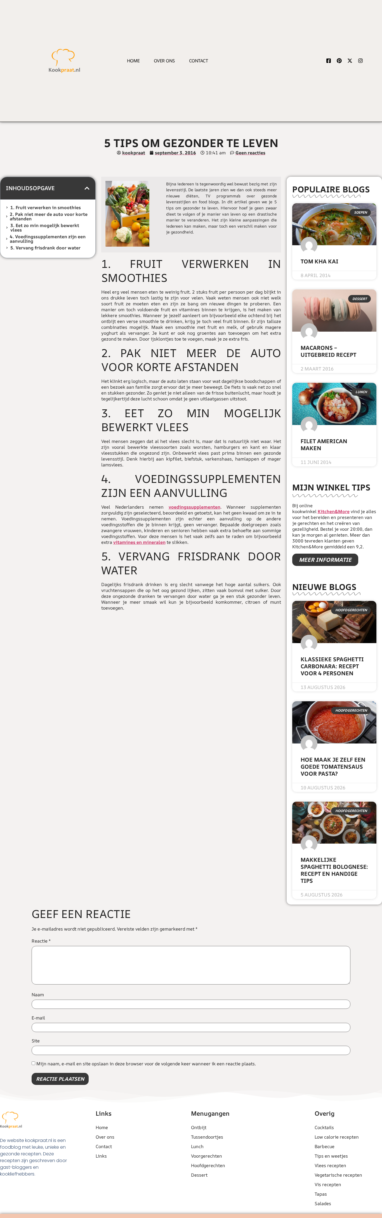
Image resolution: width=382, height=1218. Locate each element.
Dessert (199, 1175)
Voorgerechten (206, 1156)
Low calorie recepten (337, 1137)
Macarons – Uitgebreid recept (328, 351)
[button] (87, 188)
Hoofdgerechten (208, 1165)
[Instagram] (360, 60)
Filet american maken (324, 444)
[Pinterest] (339, 60)
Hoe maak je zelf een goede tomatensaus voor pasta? (333, 766)
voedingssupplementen (194, 507)
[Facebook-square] (328, 60)
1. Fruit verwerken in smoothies (45, 207)
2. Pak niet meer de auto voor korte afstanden (49, 216)
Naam (38, 995)
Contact (198, 61)
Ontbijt (198, 1127)
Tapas (321, 1194)
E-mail (38, 1018)
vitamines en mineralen (139, 542)
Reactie (41, 941)
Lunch (197, 1146)
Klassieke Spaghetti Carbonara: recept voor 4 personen (332, 666)
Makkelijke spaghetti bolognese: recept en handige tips (334, 870)
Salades (323, 1203)
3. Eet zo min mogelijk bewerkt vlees (44, 227)
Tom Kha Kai (319, 261)
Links (101, 1156)
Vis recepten (328, 1184)
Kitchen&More (334, 511)
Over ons (164, 61)
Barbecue (324, 1146)
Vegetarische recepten (338, 1175)
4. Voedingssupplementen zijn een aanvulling (48, 238)
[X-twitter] (349, 60)
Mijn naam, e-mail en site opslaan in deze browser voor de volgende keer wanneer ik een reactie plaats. (146, 1064)
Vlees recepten (330, 1165)
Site (36, 1041)
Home (133, 61)
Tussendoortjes (207, 1137)
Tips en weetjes (331, 1156)
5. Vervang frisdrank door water (45, 248)
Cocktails (324, 1127)
